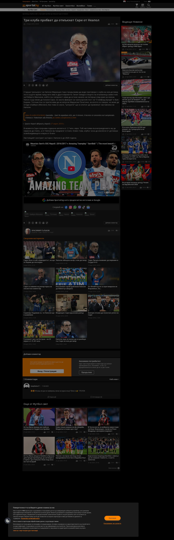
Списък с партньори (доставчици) (25, 530)
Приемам (112, 518)
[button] (8, 521)
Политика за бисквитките (30, 518)
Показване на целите (112, 523)
